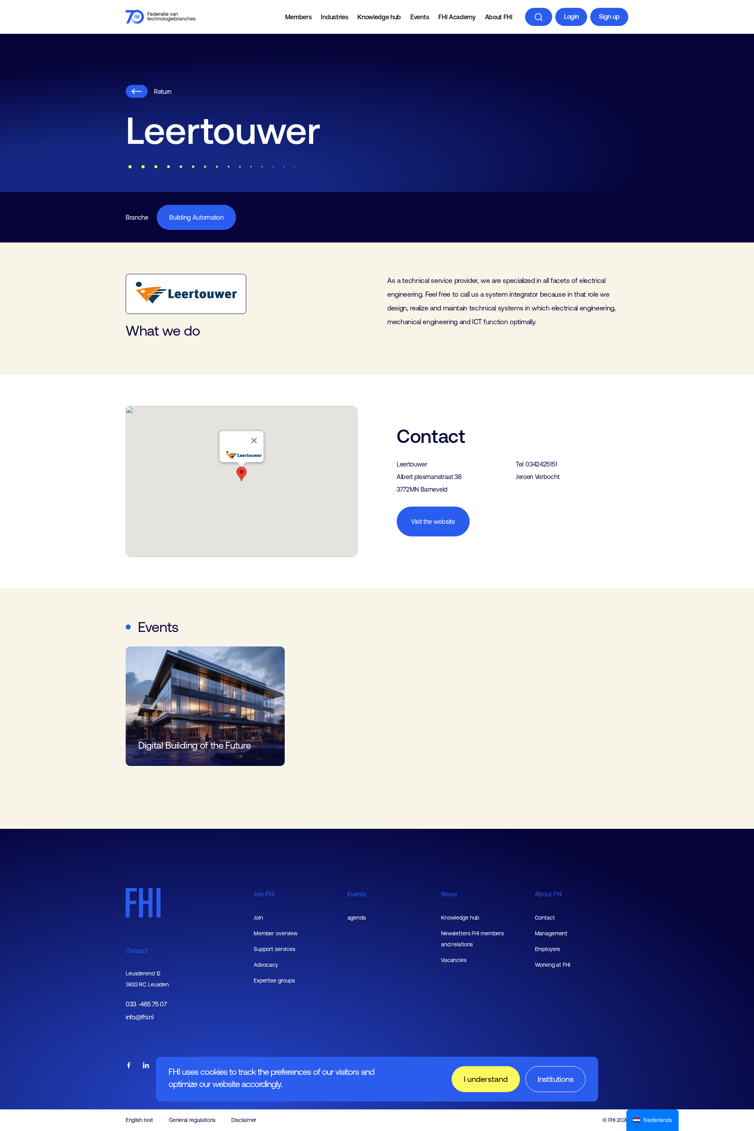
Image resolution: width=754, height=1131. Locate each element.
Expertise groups (274, 980)
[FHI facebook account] (129, 1066)
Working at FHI (552, 965)
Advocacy (266, 965)
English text (139, 1120)
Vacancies (454, 960)
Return (163, 91)
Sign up (609, 16)
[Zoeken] (538, 17)
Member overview (276, 933)
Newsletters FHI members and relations (472, 938)
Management (551, 933)
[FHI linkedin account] (146, 1066)
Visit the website (433, 521)
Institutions (555, 1078)
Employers (547, 949)
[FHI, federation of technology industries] (161, 17)
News (449, 894)
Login (571, 16)
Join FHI (264, 894)
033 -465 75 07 (146, 1004)
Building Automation (196, 217)
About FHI (498, 16)
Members (298, 16)
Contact (137, 950)
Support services (274, 949)
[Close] (254, 440)
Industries (334, 16)
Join (258, 917)
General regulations (192, 1120)
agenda (357, 917)
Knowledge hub (379, 16)
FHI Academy (456, 16)
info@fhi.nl (139, 1017)
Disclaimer (243, 1120)
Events (419, 16)
